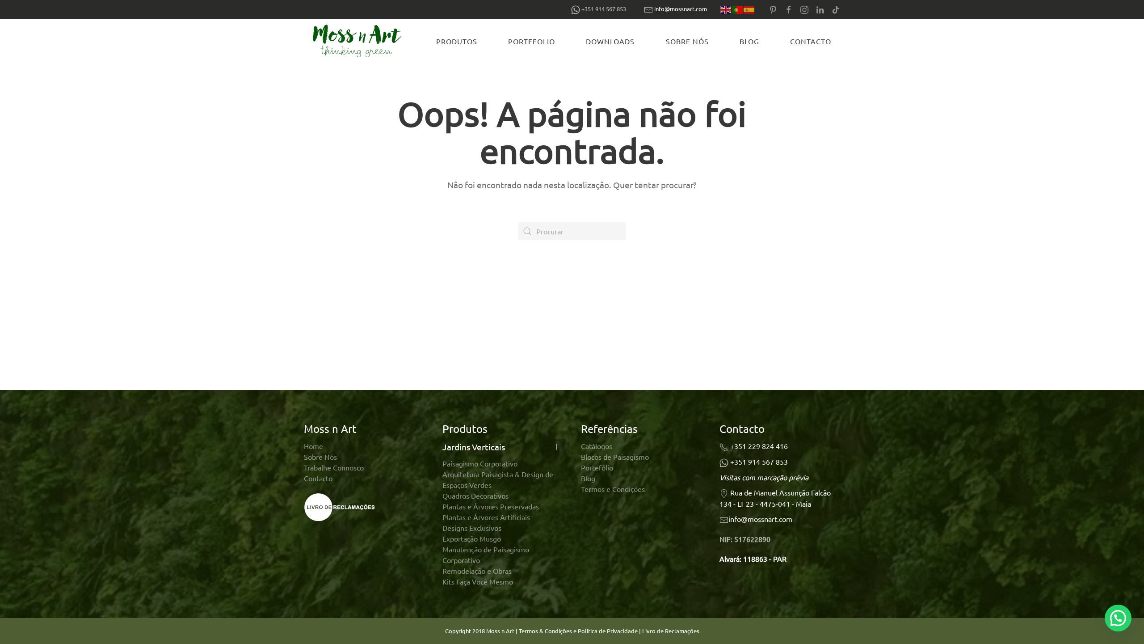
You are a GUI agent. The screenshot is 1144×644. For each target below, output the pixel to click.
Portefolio (531, 41)
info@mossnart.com (680, 9)
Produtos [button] (456, 41)
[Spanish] (749, 9)
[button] (1118, 618)
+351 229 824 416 (759, 445)
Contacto (810, 41)
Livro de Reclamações (670, 631)
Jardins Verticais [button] (473, 446)
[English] (726, 9)
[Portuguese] (738, 9)
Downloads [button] (610, 41)
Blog (749, 41)
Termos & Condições (545, 631)
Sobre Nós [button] (687, 41)
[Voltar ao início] (359, 41)
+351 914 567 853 (759, 461)
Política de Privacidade (608, 631)
